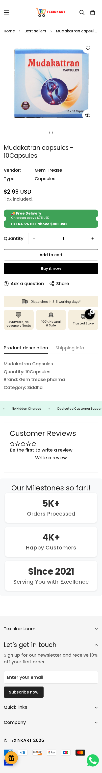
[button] (92, 12)
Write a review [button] (51, 458)
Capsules (45, 178)
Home (9, 31)
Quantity (13, 238)
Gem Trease (48, 170)
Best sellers (35, 31)
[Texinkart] (51, 12)
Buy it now (51, 268)
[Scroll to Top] (93, 747)
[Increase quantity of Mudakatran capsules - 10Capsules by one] (92, 238)
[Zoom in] (87, 115)
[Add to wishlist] (87, 48)
